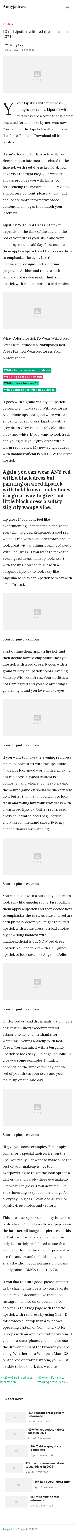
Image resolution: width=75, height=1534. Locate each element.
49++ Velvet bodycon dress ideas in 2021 (46, 1431)
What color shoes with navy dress (29, 390)
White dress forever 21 (21, 383)
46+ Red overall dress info (52, 1482)
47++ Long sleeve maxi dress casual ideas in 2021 (44, 1464)
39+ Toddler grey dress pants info (46, 1448)
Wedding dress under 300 (23, 377)
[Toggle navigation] (67, 6)
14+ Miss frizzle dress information (44, 1498)
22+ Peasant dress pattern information (46, 1414)
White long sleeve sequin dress (27, 370)
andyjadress (10, 1529)
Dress (7, 24)
